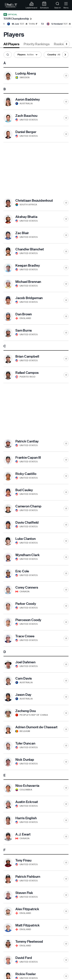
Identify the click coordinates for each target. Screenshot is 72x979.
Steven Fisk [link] (24, 893)
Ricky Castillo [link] (25, 474)
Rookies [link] (60, 44)
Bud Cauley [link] (24, 490)
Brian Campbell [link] (27, 356)
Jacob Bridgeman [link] (29, 298)
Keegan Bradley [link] (27, 265)
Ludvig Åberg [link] (25, 73)
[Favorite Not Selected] (66, 75)
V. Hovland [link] (57, 23)
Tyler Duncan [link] (25, 743)
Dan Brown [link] (23, 314)
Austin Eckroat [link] (26, 802)
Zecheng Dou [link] (25, 711)
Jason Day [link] (23, 694)
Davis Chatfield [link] (27, 522)
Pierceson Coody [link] (28, 620)
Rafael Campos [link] (27, 373)
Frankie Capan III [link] (28, 457)
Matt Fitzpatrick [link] (27, 925)
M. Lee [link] (15, 23)
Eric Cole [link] (22, 571)
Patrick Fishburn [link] (27, 876)
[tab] (11, 44)
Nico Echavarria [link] (27, 785)
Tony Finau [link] (23, 860)
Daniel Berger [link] (25, 132)
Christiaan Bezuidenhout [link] (34, 200)
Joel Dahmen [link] (25, 662)
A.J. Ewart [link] (23, 834)
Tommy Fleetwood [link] (29, 941)
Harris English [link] (26, 818)
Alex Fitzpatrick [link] (27, 909)
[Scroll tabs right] (66, 44)
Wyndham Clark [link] (27, 555)
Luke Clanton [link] (25, 539)
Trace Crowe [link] (24, 636)
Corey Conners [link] (26, 587)
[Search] (7, 54)
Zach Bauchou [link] (26, 115)
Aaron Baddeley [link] (27, 99)
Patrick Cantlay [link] (27, 441)
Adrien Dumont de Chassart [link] (36, 727)
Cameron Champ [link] (28, 506)
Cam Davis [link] (23, 678)
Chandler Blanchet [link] (29, 249)
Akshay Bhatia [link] (26, 217)
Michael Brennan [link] (28, 282)
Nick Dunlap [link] (24, 759)
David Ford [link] (23, 958)
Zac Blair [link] (22, 233)
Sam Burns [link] (23, 330)
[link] (11, 5)
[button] (8, 54)
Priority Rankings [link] (37, 44)
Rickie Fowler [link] (25, 974)
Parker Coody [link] (25, 604)
